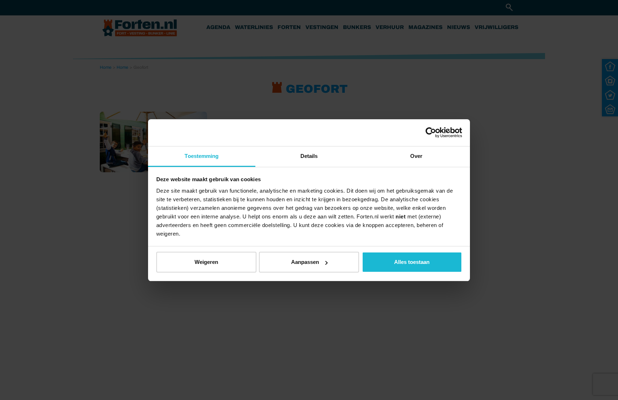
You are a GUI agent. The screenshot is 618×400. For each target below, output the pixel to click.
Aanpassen (305, 262)
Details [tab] (309, 156)
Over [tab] (416, 156)
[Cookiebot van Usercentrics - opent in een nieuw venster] (430, 132)
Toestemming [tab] (202, 156)
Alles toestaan (412, 262)
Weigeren (206, 262)
